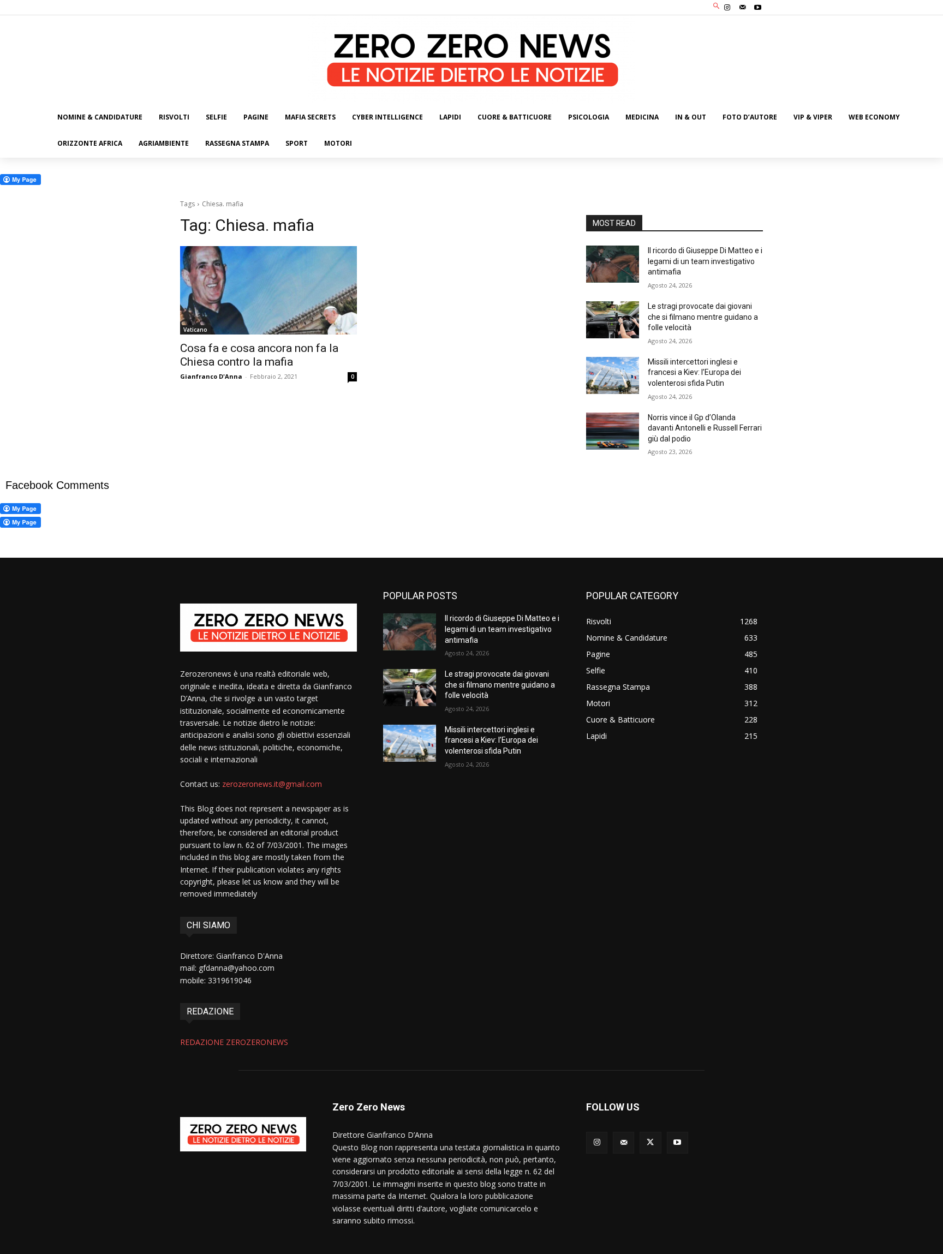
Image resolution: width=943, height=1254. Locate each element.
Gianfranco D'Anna (211, 376)
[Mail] (743, 8)
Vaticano (195, 329)
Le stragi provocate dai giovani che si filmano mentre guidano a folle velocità (703, 317)
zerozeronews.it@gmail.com (272, 784)
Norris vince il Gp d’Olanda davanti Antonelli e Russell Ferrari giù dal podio (705, 428)
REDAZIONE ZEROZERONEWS (234, 1042)
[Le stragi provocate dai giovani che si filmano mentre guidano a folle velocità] (612, 319)
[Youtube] (758, 8)
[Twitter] (650, 1142)
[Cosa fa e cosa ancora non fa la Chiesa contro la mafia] (268, 290)
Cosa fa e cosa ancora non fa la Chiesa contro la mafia (259, 355)
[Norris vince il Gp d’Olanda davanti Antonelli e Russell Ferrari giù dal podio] (612, 431)
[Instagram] (727, 8)
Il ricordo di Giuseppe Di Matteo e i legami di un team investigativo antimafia (705, 261)
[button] (717, 6)
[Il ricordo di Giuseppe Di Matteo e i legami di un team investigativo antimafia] (612, 264)
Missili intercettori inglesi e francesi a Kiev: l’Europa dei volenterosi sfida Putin (694, 372)
